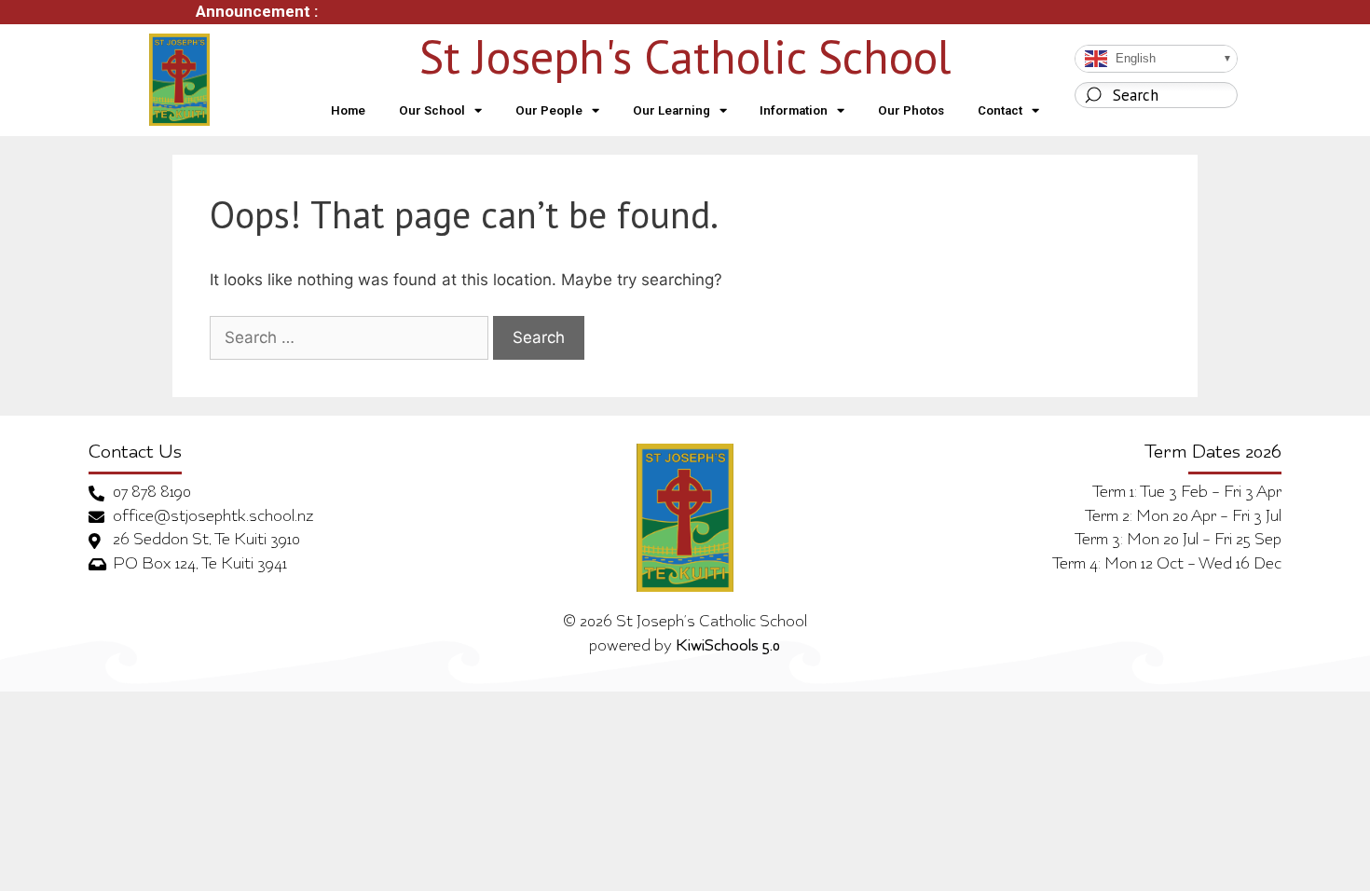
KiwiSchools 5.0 (728, 646)
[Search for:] (349, 338)
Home (348, 110)
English (1134, 58)
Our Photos (911, 110)
